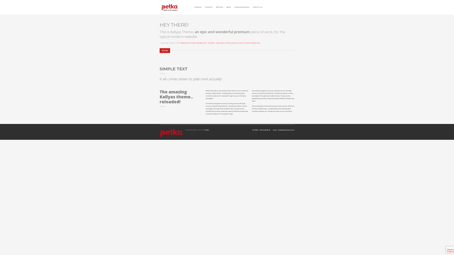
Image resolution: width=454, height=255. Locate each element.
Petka (207, 130)
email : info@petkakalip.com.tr (283, 130)
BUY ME (165, 50)
